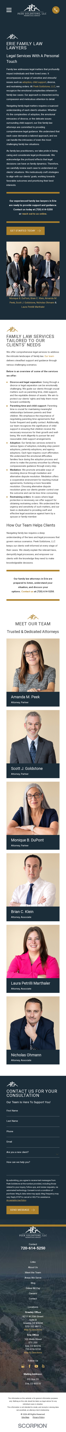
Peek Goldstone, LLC (44, 86)
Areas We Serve (33, 1277)
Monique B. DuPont (19, 298)
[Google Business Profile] (23, 1366)
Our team (49, 356)
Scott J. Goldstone (25, 302)
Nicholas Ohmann (45, 302)
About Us (33, 1267)
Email (9, 1142)
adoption (27, 82)
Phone (9, 1131)
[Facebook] (29, 1366)
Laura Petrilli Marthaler (33, 307)
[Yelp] (43, 1366)
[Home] (32, 10)
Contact (33, 1298)
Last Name (12, 1121)
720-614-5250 (33, 1248)
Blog (33, 1283)
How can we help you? (18, 1162)
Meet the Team (33, 1272)
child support (39, 82)
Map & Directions (33, 1329)
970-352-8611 (33, 1326)
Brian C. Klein (37, 298)
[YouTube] (36, 1366)
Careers (33, 1293)
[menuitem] (25, 1417)
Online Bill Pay (33, 1288)
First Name (12, 1111)
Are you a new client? (17, 1152)
